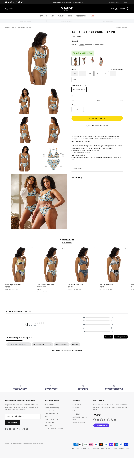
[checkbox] (75, 344)
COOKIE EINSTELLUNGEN (54, 428)
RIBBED (115, 448)
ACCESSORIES (81, 16)
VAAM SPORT (12, 443)
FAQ (73, 411)
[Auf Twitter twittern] (76, 177)
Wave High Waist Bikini (75, 284)
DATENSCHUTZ (50, 422)
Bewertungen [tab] (14, 337)
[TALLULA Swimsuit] (101, 61)
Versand (81, 45)
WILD (102, 448)
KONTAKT (75, 408)
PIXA (78, 448)
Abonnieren (12, 422)
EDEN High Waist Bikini (13, 284)
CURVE (108, 448)
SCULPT (121, 448)
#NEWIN (14, 27)
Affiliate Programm (78, 422)
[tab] (27, 338)
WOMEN (61, 16)
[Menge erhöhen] (82, 109)
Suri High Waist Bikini (106, 284)
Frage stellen (108, 337)
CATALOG (43, 16)
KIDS (70, 16)
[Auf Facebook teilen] (79, 177)
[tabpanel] (67, 357)
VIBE (73, 448)
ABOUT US (48, 425)
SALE (92, 16)
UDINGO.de (76, 414)
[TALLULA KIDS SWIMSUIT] (84, 61)
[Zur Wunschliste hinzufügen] (32, 248)
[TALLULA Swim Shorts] (92, 61)
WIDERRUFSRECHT (52, 419)
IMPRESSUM (49, 405)
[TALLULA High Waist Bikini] (76, 61)
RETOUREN (76, 405)
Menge (74, 105)
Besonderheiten (77, 169)
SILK (89, 448)
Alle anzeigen (67, 242)
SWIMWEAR (67, 239)
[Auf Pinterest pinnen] (81, 177)
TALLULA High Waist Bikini (24, 27)
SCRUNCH (96, 448)
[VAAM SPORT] (67, 8)
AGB (46, 416)
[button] (98, 317)
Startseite (7, 27)
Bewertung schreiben (121, 337)
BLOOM (83, 448)
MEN (52, 16)
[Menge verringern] (73, 109)
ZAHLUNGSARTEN (51, 413)
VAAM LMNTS (76, 36)
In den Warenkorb (97, 118)
